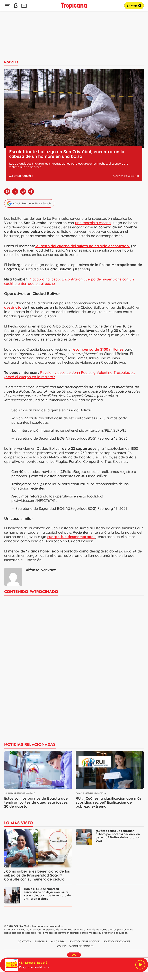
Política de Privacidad (84, 941)
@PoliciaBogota (73, 471)
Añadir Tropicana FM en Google (32, 203)
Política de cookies (116, 941)
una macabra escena (93, 222)
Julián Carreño (13, 793)
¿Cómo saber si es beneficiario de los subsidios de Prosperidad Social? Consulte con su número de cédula (37, 875)
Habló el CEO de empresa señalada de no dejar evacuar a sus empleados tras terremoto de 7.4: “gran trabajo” (47, 893)
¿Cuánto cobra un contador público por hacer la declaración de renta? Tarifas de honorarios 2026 (118, 835)
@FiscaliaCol (50, 484)
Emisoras (40, 941)
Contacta (24, 941)
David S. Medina (84, 793)
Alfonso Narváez (21, 176)
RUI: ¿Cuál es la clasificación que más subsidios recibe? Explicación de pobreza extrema (109, 802)
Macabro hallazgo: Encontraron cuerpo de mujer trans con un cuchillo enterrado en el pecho (69, 281)
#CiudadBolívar (94, 476)
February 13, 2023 (112, 508)
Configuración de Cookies (75, 946)
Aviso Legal (58, 941)
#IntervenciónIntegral (35, 430)
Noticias (11, 62)
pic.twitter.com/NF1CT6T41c (34, 500)
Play (140, 965)
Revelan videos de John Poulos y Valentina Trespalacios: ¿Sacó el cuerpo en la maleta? (69, 374)
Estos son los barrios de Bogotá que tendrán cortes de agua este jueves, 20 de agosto (36, 802)
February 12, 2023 (112, 438)
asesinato (12, 307)
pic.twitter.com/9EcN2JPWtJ (102, 430)
